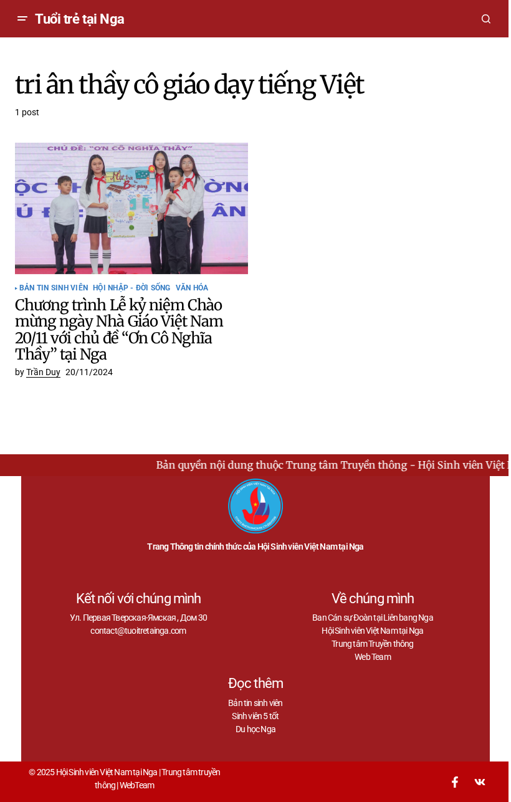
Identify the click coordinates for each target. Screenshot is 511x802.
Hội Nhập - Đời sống (132, 288)
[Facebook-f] (455, 782)
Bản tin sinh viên (53, 288)
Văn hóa (192, 288)
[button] (22, 18)
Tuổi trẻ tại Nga (80, 19)
